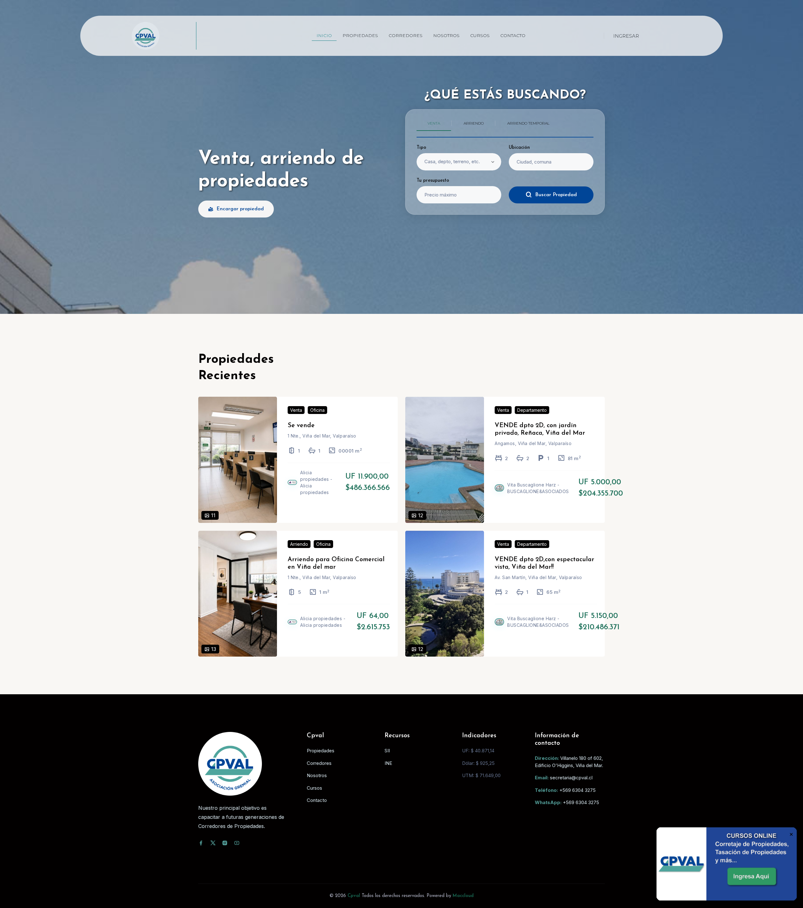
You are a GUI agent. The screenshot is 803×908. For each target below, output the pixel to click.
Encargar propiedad (240, 209)
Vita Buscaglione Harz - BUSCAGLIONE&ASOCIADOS (538, 488)
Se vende (301, 425)
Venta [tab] (434, 123)
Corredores (406, 35)
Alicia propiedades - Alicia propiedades (316, 482)
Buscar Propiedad (556, 194)
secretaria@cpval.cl (571, 778)
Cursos (480, 35)
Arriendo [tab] (474, 123)
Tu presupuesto (433, 180)
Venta (296, 410)
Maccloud (463, 896)
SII (387, 751)
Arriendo (299, 544)
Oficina (317, 410)
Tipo (421, 147)
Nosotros (446, 35)
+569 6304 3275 (577, 790)
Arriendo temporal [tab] (528, 123)
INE (388, 763)
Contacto (512, 35)
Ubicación (519, 147)
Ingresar (626, 36)
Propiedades (360, 35)
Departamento (532, 410)
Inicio (324, 35)
